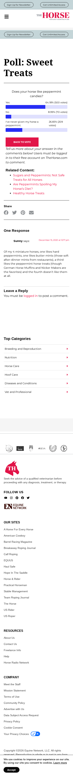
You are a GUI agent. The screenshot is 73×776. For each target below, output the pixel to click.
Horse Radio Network (16, 662)
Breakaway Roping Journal (20, 547)
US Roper (9, 616)
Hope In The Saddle (16, 572)
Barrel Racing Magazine (18, 541)
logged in (31, 296)
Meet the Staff (12, 684)
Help (6, 656)
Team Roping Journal (16, 597)
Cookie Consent (13, 727)
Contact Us (10, 643)
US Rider (9, 609)
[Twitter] (28, 497)
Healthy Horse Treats (28, 193)
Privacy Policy (12, 721)
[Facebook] (22, 497)
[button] (6, 212)
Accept (11, 769)
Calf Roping (11, 554)
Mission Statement (15, 690)
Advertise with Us (14, 709)
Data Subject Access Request (21, 715)
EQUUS (8, 560)
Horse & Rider (12, 578)
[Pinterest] (17, 497)
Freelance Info (12, 650)
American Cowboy (14, 535)
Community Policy (14, 702)
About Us (9, 637)
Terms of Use (11, 696)
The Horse (10, 603)
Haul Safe (9, 566)
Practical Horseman (15, 585)
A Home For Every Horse (18, 529)
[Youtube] (5, 497)
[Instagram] (11, 497)
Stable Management (16, 591)
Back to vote (22, 142)
